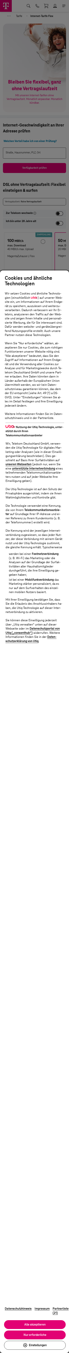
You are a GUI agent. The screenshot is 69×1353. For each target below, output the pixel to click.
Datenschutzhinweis (18, 1309)
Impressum (42, 1309)
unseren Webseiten (18, 464)
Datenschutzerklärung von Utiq (31, 639)
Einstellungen (38, 1345)
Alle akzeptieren (35, 1324)
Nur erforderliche (35, 1335)
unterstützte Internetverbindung (33, 468)
